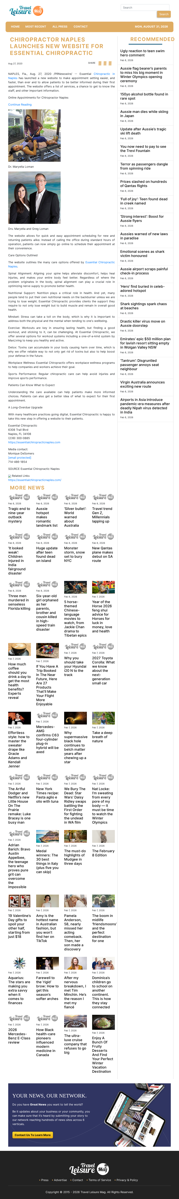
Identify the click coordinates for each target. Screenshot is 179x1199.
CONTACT (81, 26)
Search (164, 14)
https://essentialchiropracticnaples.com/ (34, 480)
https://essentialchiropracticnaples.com (34, 442)
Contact (77, 1180)
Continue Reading (20, 104)
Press (44, 1180)
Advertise (60, 1180)
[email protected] (19, 457)
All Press (59, 26)
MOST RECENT (35, 26)
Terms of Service (100, 1180)
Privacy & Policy (127, 1180)
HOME (15, 26)
